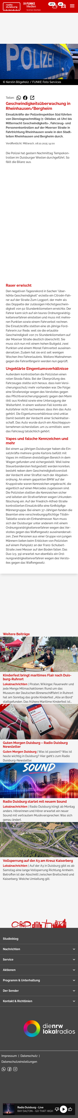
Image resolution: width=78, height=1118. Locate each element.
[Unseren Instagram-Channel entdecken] (15, 1069)
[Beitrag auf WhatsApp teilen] (19, 98)
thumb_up (70, 1109)
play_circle (63, 1109)
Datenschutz (29, 1056)
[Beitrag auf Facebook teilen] (25, 98)
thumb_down (57, 1109)
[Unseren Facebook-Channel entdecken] (9, 1069)
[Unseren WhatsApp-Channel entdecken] (3, 1069)
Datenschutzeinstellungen (19, 1061)
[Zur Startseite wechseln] (11, 6)
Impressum (9, 1056)
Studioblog (10, 938)
